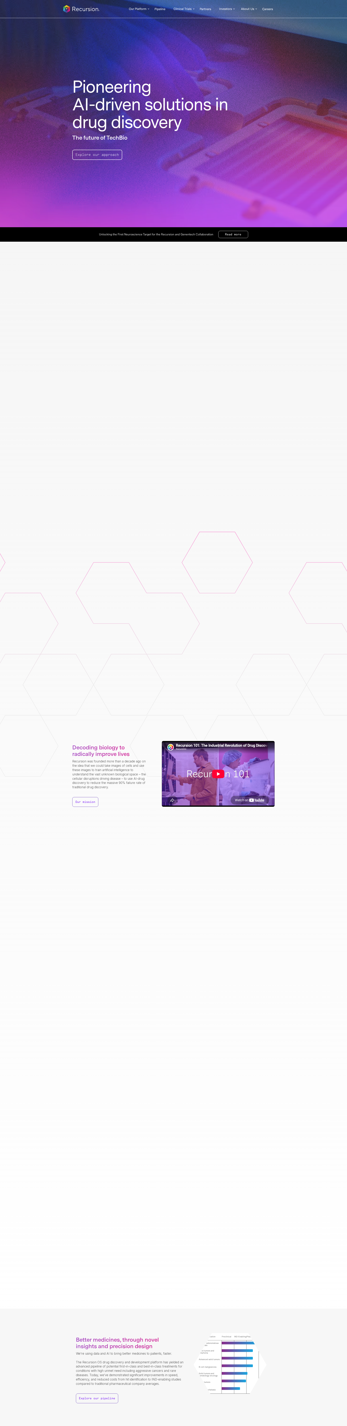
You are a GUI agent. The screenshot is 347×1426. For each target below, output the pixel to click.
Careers (267, 9)
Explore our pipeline (97, 1398)
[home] (81, 9)
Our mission (85, 802)
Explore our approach (97, 155)
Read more (233, 234)
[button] (137, 9)
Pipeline (160, 9)
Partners (205, 9)
